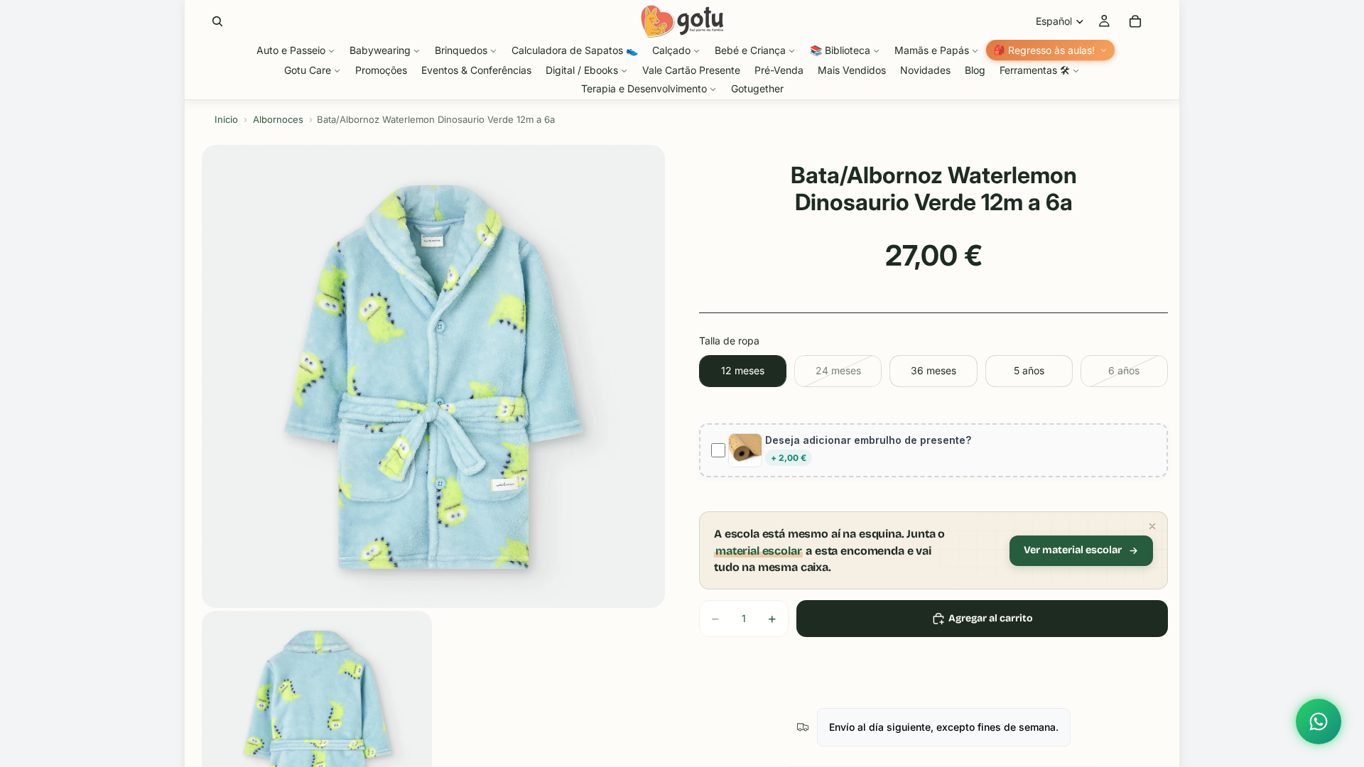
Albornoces (278, 119)
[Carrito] (1135, 21)
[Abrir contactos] (1318, 721)
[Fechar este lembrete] (1152, 526)
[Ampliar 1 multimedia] (433, 376)
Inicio (226, 119)
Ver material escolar (1073, 550)
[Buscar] (217, 21)
